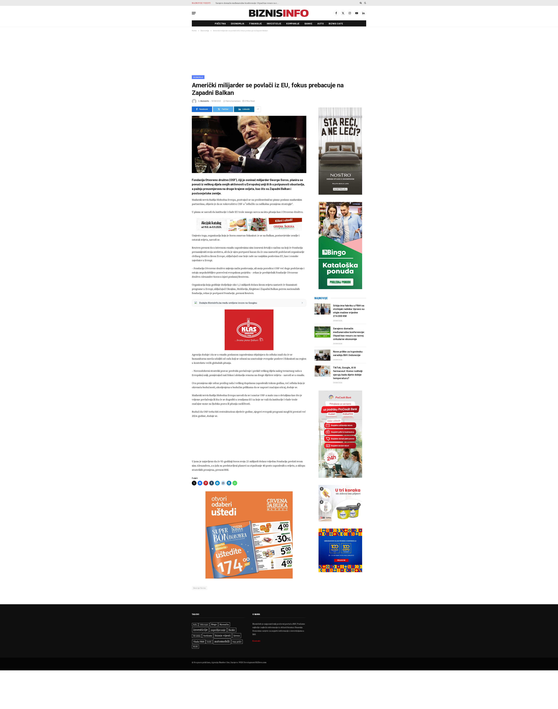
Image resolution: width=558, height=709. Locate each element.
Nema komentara (233, 101)
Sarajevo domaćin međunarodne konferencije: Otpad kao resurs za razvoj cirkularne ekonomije (349, 334)
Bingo (214, 624)
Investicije (274, 23)
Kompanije (293, 23)
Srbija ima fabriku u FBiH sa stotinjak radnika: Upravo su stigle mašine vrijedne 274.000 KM (348, 311)
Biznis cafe (336, 23)
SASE (209, 641)
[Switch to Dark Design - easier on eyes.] (365, 3)
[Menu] (194, 13)
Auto (320, 23)
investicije (200, 630)
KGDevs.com (260, 662)
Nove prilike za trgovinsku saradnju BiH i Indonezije (239, 3)
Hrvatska (197, 635)
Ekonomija (237, 23)
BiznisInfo (205, 101)
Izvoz (237, 635)
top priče (237, 641)
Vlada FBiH (198, 641)
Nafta (195, 625)
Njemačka (224, 624)
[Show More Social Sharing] (258, 109)
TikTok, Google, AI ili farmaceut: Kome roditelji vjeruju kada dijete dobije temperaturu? (347, 373)
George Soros (199, 588)
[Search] (360, 3)
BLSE (195, 646)
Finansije (255, 23)
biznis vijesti (223, 635)
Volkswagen (204, 624)
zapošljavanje (218, 630)
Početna (220, 23)
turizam (207, 635)
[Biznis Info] (279, 13)
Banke (308, 23)
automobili (222, 641)
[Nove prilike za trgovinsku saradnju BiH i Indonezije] (322, 355)
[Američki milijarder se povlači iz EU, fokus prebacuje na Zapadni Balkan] (249, 144)
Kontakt (256, 640)
